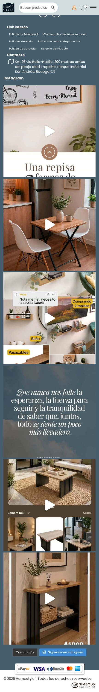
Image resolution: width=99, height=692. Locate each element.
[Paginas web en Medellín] (83, 685)
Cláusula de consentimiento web (64, 34)
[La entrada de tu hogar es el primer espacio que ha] (49, 598)
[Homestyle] (8, 7)
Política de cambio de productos (59, 41)
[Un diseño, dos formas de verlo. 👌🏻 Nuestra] (49, 131)
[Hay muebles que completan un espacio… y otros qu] (49, 505)
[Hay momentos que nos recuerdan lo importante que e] (49, 412)
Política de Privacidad (23, 34)
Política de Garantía (22, 48)
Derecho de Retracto (54, 48)
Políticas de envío (20, 41)
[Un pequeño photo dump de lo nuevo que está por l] (49, 318)
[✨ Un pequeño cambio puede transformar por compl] (49, 225)
